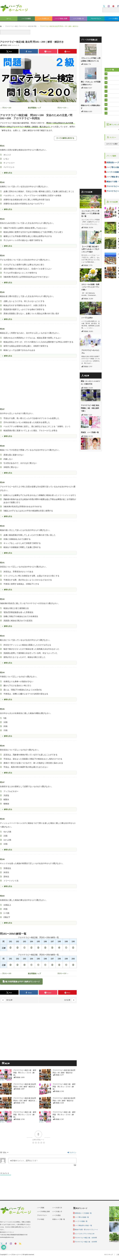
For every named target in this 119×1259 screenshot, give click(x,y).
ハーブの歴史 (56, 1215)
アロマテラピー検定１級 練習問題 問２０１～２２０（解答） (24, 1114)
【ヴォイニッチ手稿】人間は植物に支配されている (90, 59)
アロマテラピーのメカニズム (90, 351)
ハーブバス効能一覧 (81, 1221)
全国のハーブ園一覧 (58, 1219)
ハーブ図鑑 (40, 1207)
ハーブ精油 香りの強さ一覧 (83, 1225)
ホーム (9, 18)
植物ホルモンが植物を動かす (90, 106)
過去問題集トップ (34, 108)
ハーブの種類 (26, 18)
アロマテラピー (96, 18)
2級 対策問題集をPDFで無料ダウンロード (22, 982)
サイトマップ (108, 1254)
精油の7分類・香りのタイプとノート (86, 1229)
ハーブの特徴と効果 (43, 1211)
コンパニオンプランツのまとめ (84, 1233)
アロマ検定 (40, 1219)
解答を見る (8, 173)
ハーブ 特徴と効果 (61, 18)
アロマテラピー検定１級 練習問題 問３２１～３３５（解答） (24, 1072)
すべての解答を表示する (65, 138)
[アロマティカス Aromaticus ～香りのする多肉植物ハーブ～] (114, 1237)
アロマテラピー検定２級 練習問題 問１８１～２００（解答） (64, 1086)
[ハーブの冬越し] (114, 1227)
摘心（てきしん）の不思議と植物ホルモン (90, 83)
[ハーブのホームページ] (14, 8)
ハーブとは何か (87, 318)
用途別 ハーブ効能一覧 (90, 432)
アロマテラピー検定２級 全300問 (86, 1238)
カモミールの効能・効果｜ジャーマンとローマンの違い (90, 287)
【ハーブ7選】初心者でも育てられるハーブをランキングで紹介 (90, 249)
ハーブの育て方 (43, 18)
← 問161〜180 (5, 108)
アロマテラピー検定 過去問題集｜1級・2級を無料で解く (90, 408)
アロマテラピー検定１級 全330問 (86, 1242)
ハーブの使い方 (78, 18)
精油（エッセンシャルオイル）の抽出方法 (90, 382)
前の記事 (9, 1000)
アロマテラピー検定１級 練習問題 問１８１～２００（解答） (64, 1114)
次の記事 (67, 1000)
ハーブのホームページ (15, 1254)
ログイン (72, 1152)
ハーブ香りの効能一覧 (82, 1217)
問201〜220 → (63, 108)
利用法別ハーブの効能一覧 (83, 1213)
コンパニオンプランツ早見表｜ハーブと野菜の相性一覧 (90, 213)
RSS (20, 1243)
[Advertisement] (38, 383)
